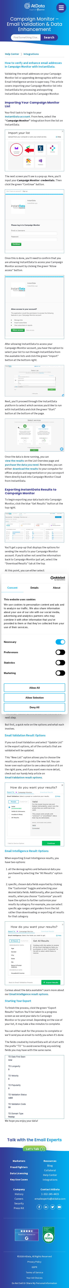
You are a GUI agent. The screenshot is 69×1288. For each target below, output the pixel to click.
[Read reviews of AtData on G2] (27, 1235)
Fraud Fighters (19, 1167)
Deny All (34, 707)
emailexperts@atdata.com (50, 1199)
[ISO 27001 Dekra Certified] (49, 1235)
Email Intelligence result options (28, 994)
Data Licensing (19, 1173)
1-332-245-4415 (50, 1194)
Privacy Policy (34, 1261)
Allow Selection (34, 697)
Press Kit (19, 1208)
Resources (50, 1161)
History (19, 1194)
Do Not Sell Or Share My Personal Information (34, 1283)
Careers (19, 1199)
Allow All (34, 687)
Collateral (50, 1170)
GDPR (34, 1267)
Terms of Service (34, 1272)
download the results (25, 469)
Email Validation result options (23, 777)
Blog (50, 1166)
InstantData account (17, 116)
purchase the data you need (22, 465)
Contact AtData (50, 1189)
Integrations (31, 54)
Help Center (12, 54)
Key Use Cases (19, 1179)
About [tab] (56, 587)
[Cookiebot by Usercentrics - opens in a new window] (50, 578)
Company (19, 1189)
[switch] (60, 652)
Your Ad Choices (34, 1277)
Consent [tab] (12, 587)
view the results (14, 461)
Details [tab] (34, 587)
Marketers (19, 1161)
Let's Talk (32, 1149)
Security (19, 1203)
